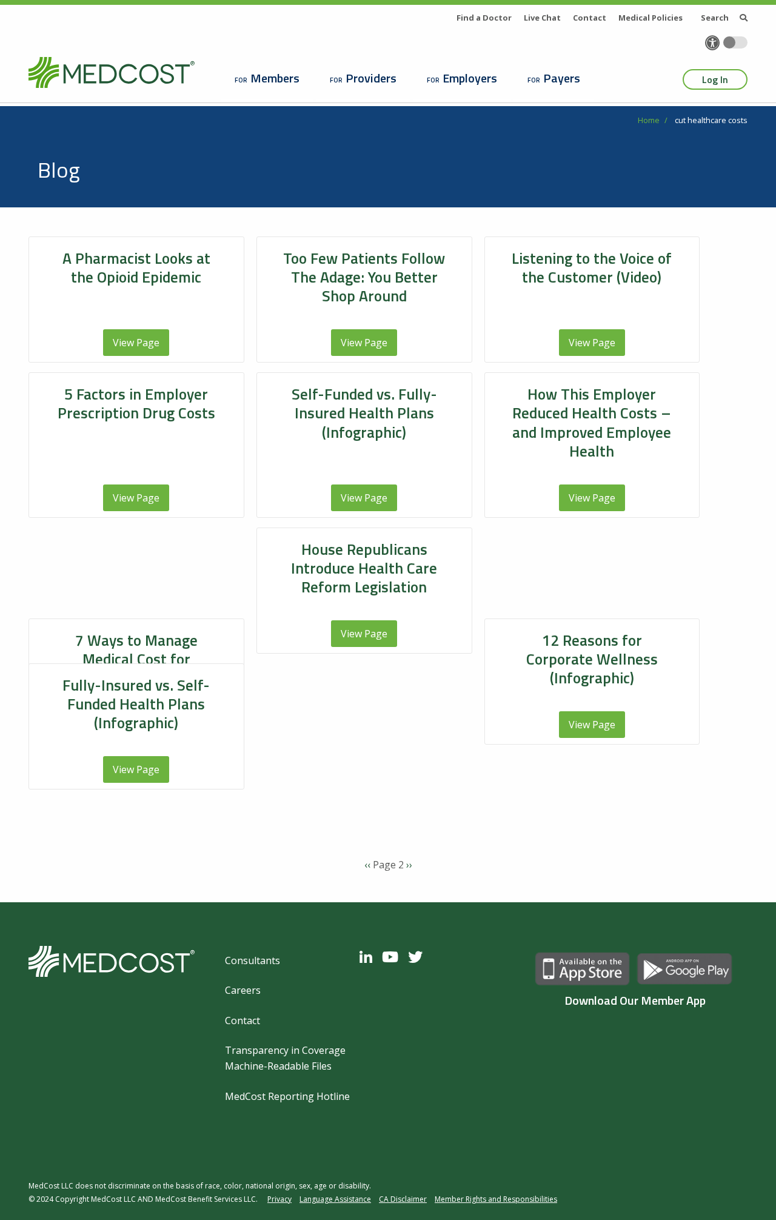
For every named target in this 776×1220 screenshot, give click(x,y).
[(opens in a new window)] (369, 957)
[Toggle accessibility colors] (735, 42)
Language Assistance (335, 1199)
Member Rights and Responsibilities (496, 1199)
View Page (136, 342)
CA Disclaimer (403, 1199)
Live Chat (542, 17)
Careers (243, 990)
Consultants (252, 960)
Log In (715, 79)
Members (274, 78)
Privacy (279, 1199)
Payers (561, 78)
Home (649, 120)
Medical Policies (650, 17)
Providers (371, 78)
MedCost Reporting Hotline (287, 1096)
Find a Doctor (484, 17)
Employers (470, 78)
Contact (589, 17)
